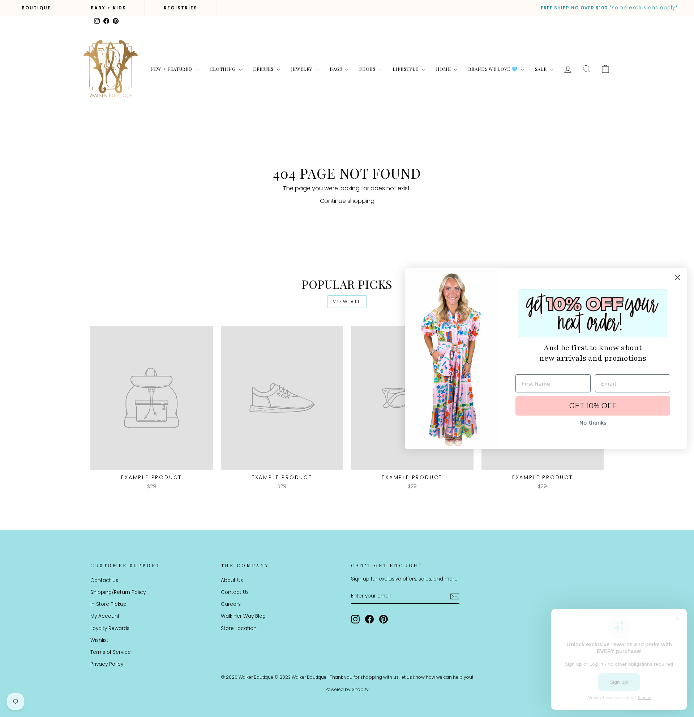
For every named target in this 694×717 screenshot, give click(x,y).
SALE (541, 69)
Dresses (264, 69)
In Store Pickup (108, 604)
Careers (231, 604)
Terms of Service (110, 652)
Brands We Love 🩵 (493, 69)
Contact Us (104, 580)
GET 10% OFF (593, 405)
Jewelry (302, 69)
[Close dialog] (677, 277)
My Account (105, 616)
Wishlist (99, 640)
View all (347, 302)
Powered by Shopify (347, 689)
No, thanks (592, 422)
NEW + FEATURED (171, 69)
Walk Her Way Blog (243, 616)
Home (444, 69)
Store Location (239, 628)
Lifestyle (406, 69)
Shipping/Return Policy (118, 592)
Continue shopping (347, 201)
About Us (232, 580)
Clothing (223, 69)
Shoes (367, 69)
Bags (336, 69)
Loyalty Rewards (109, 628)
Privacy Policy (106, 664)
